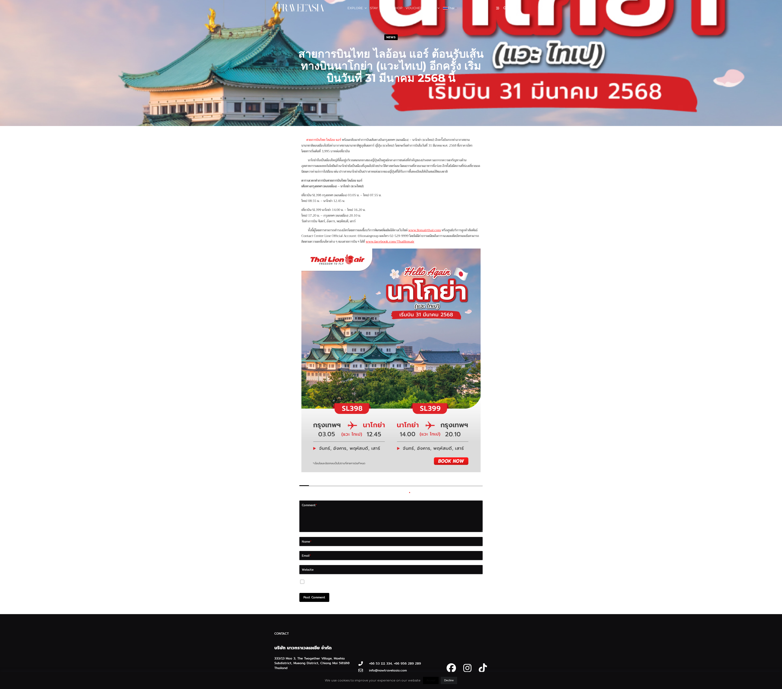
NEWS (391, 37)
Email (306, 555)
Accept (430, 680)
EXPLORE (355, 8)
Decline (449, 680)
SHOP (397, 8)
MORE (431, 8)
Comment (309, 505)
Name (307, 541)
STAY (374, 8)
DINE (385, 8)
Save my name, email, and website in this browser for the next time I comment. (369, 583)
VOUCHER (414, 8)
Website (308, 569)
